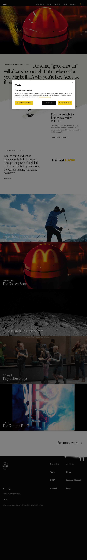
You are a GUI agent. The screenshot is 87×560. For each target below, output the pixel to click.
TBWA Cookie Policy (45, 97)
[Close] (72, 83)
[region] (43, 94)
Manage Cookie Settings (24, 102)
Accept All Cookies (65, 102)
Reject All (49, 102)
